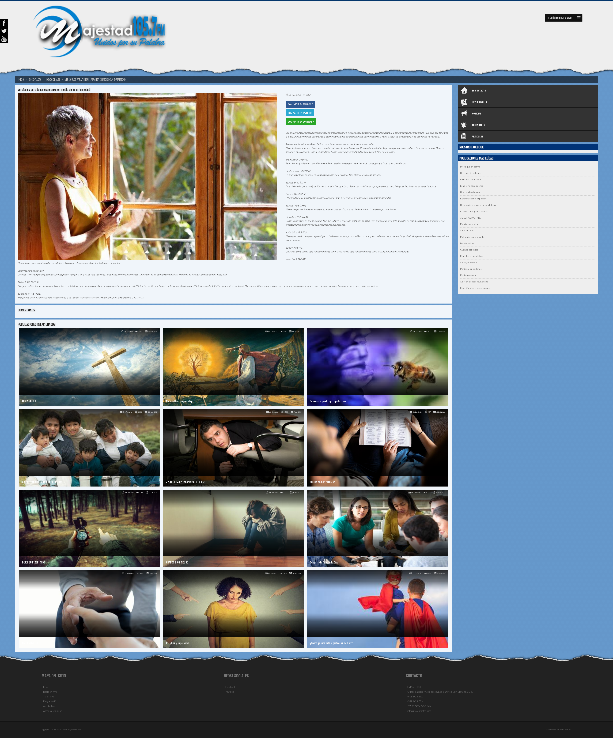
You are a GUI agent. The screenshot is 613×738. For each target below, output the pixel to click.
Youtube (229, 691)
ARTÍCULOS (477, 136)
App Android (49, 706)
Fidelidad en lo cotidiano (472, 256)
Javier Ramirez (565, 729)
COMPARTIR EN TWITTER (300, 113)
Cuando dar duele (469, 249)
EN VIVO (559, 18)
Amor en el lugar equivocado (474, 281)
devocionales (53, 79)
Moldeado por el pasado (472, 237)
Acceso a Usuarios (52, 711)
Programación (50, 701)
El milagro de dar (468, 275)
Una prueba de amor (470, 192)
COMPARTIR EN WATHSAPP (301, 121)
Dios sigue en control (470, 166)
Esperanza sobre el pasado (473, 198)
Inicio (45, 687)
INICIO (21, 79)
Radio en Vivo (50, 691)
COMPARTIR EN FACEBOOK (300, 104)
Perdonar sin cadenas (470, 268)
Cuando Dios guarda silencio (474, 211)
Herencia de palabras (470, 173)
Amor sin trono (467, 230)
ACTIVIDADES (478, 125)
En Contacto (35, 79)
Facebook (230, 687)
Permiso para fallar (469, 224)
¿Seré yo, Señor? (468, 262)
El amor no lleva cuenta (471, 185)
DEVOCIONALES (479, 102)
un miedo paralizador (470, 179)
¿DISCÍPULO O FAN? (470, 217)
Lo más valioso (467, 243)
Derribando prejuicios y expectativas (478, 205)
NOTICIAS (476, 113)
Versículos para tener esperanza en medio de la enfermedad (95, 79)
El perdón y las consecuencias (474, 288)
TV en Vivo (48, 696)
